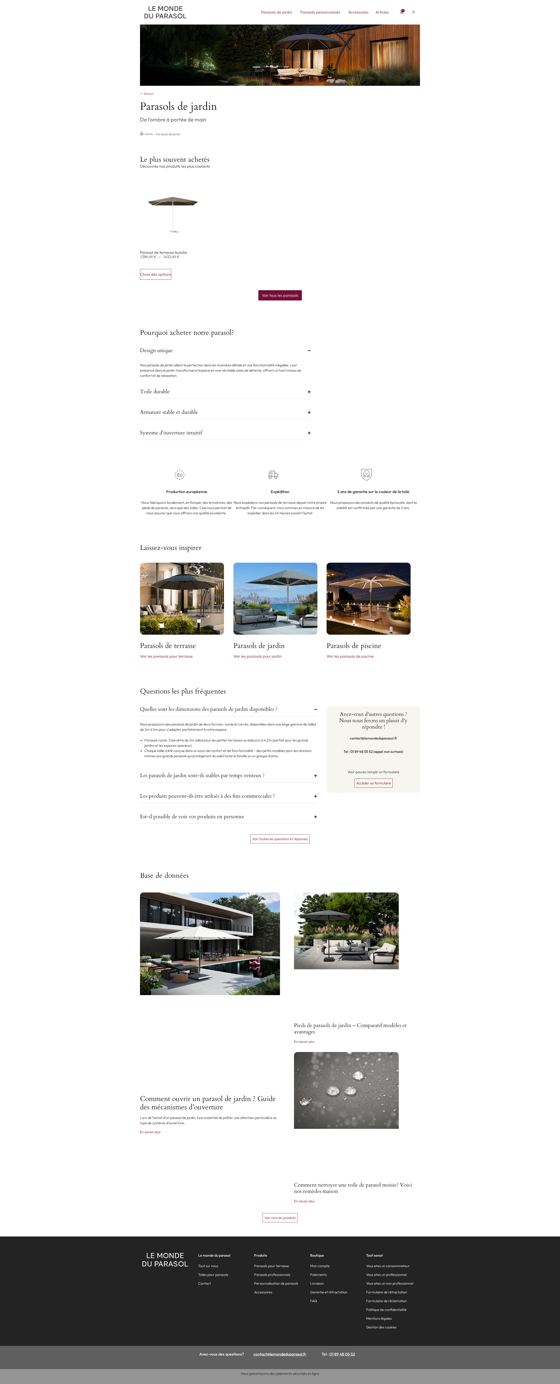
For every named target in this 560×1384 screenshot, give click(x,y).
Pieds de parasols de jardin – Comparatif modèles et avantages (350, 1028)
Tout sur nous (208, 1266)
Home (149, 134)
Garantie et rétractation (328, 1292)
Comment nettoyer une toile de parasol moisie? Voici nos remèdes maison (353, 1188)
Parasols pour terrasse (271, 1266)
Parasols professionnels (272, 1274)
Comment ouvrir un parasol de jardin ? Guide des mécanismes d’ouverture (208, 1103)
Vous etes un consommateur (388, 1266)
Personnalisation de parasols (276, 1283)
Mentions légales (379, 1318)
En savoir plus (150, 1132)
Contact (204, 1283)
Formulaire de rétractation (386, 1292)
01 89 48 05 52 (342, 1354)
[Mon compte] (414, 12)
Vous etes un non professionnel (389, 1283)
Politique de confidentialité (386, 1309)
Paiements (318, 1274)
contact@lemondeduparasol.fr (280, 1354)
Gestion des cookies (381, 1327)
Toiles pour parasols (213, 1274)
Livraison (317, 1283)
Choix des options (155, 274)
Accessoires (263, 1292)
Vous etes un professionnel (386, 1274)
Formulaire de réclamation (386, 1301)
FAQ (313, 1301)
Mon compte (320, 1266)
